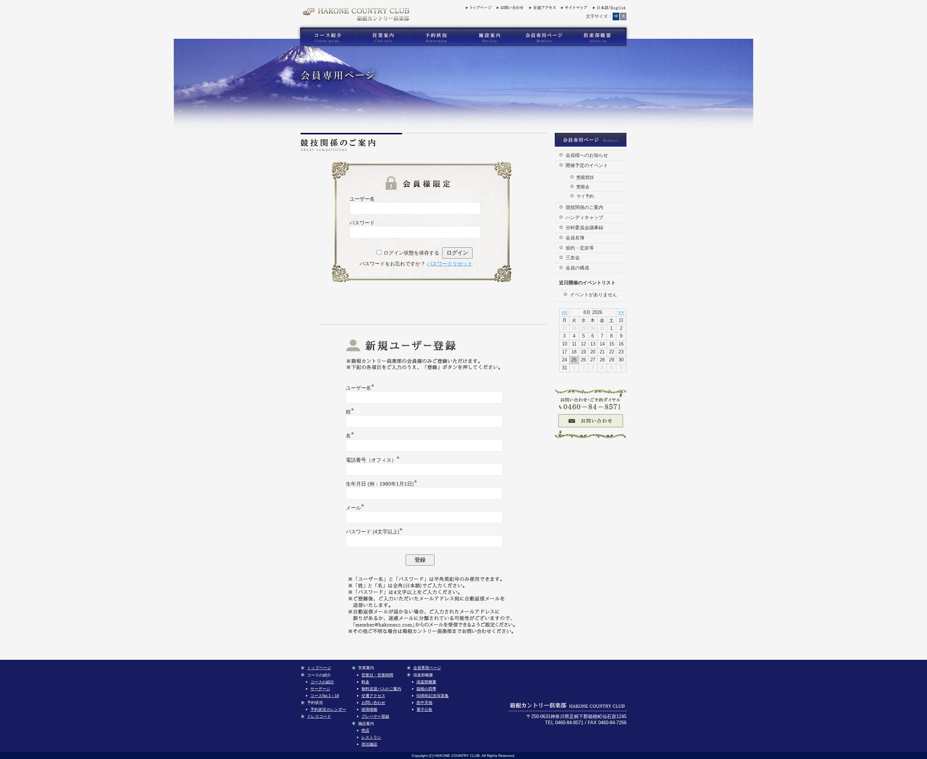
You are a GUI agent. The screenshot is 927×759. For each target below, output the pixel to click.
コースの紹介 (322, 682)
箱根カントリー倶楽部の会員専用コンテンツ (543, 37)
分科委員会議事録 (584, 227)
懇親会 (583, 186)
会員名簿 (575, 237)
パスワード (362, 223)
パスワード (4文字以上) (374, 531)
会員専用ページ (427, 668)
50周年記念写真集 (432, 695)
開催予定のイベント (587, 165)
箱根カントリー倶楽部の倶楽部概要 (600, 37)
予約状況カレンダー (328, 709)
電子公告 (424, 709)
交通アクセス (541, 9)
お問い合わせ (509, 9)
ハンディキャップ (584, 217)
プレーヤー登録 (375, 716)
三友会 (573, 257)
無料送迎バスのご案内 (381, 689)
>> (621, 312)
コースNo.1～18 (324, 695)
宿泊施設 (369, 744)
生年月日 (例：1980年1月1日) (381, 484)
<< (564, 312)
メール (355, 508)
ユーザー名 (362, 199)
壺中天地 (424, 702)
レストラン (371, 737)
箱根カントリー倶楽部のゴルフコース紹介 (326, 37)
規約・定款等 (580, 248)
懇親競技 (585, 177)
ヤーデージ (320, 689)
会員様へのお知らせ (587, 155)
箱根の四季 (426, 689)
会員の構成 (577, 268)
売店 (365, 730)
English (608, 9)
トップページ (478, 9)
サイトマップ (573, 9)
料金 (365, 682)
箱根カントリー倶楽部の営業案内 (382, 37)
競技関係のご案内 (584, 207)
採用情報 (369, 709)
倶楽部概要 (426, 682)
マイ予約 (585, 196)
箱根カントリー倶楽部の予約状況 (436, 37)
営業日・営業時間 (377, 675)
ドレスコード (319, 716)
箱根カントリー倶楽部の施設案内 (489, 37)
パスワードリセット (450, 264)
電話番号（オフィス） (373, 460)
